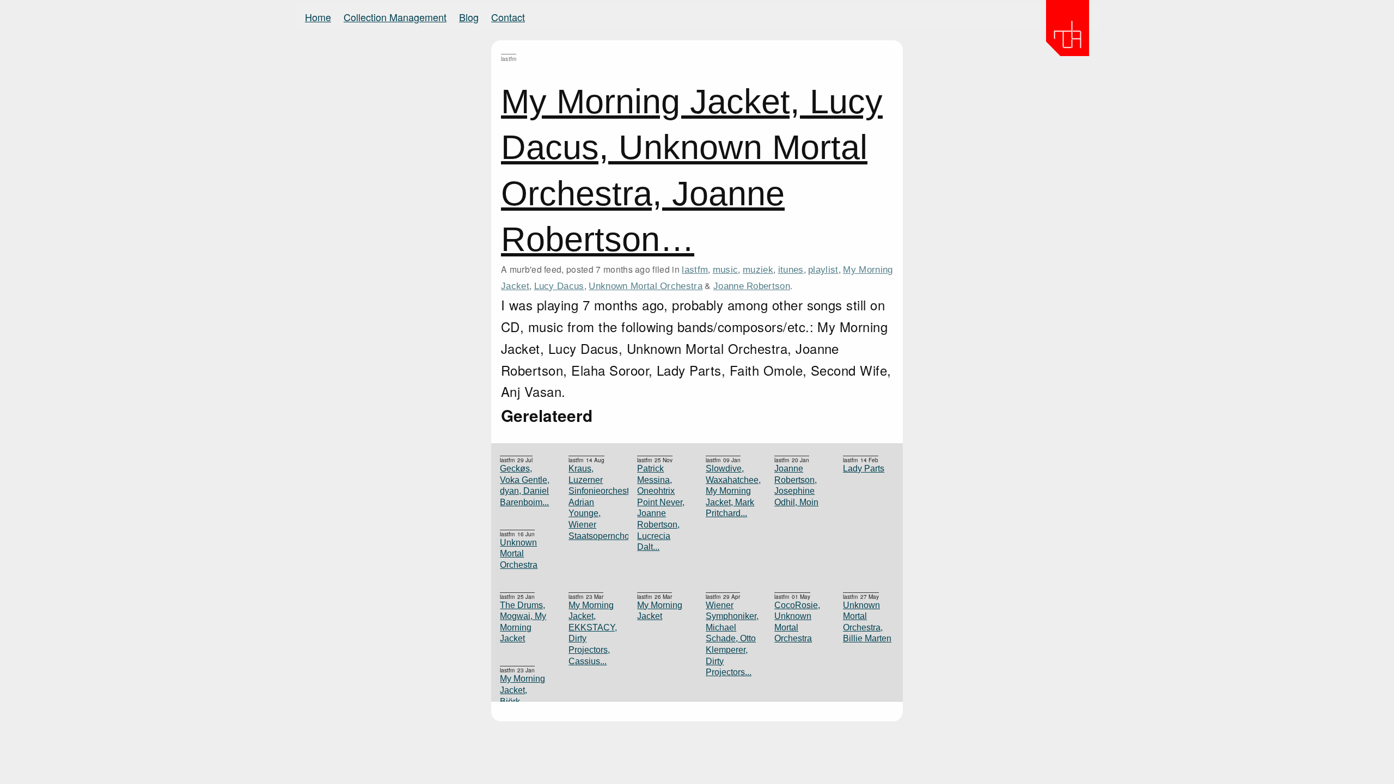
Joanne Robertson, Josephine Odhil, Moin (796, 485)
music (725, 269)
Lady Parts (863, 468)
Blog (469, 17)
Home (318, 17)
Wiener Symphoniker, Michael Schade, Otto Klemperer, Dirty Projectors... (731, 639)
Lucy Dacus (559, 285)
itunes (791, 269)
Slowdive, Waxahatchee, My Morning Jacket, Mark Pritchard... (731, 491)
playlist (823, 269)
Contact (508, 17)
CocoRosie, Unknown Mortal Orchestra (797, 622)
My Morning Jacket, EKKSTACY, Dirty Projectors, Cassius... (592, 633)
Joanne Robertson (751, 285)
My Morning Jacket (659, 611)
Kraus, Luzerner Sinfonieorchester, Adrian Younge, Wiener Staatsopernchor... (594, 502)
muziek (758, 269)
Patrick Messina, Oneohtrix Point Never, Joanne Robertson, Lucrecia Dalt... (660, 508)
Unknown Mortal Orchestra (645, 285)
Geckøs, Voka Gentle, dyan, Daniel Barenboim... (524, 485)
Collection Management (395, 17)
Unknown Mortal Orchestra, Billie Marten (867, 622)
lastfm (695, 269)
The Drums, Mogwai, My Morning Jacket (523, 622)
